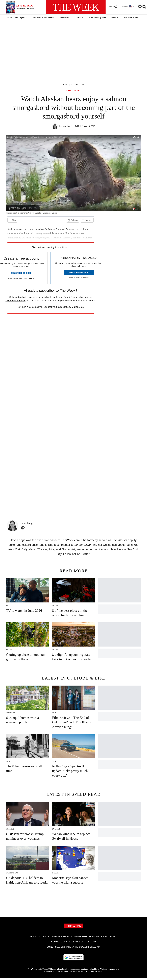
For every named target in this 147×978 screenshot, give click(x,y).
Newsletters (64, 17)
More (114, 17)
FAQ (94, 942)
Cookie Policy (59, 942)
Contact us (78, 307)
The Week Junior (131, 17)
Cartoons (79, 17)
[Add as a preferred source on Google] (73, 957)
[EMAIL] (23, 528)
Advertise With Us (79, 942)
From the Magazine (97, 17)
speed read (73, 91)
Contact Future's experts (57, 936)
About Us (34, 936)
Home (64, 84)
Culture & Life (77, 84)
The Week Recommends (43, 17)
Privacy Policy (109, 936)
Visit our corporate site (109, 969)
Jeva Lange (67, 126)
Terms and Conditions (86, 936)
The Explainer (21, 17)
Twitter (85, 554)
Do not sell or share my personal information (73, 947)
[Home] (9, 17)
